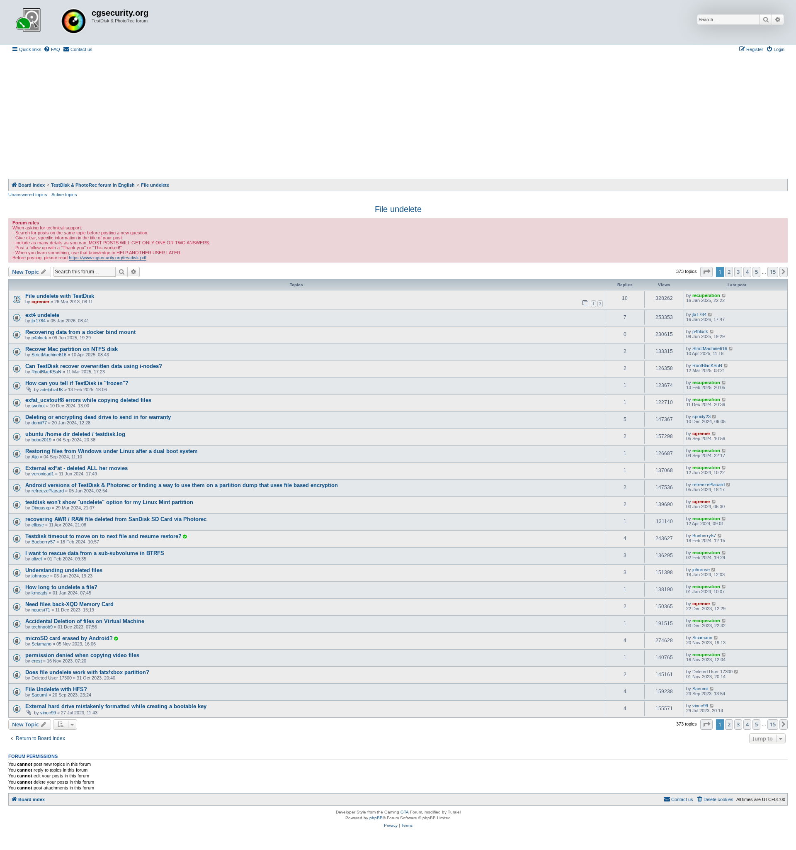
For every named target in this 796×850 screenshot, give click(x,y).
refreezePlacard (48, 490)
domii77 (39, 422)
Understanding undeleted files (63, 570)
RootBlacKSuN (46, 371)
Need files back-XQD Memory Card (69, 604)
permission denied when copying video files (82, 655)
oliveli (37, 558)
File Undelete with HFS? (56, 689)
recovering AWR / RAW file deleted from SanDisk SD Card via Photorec (115, 519)
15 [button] (773, 271)
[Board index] (51, 22)
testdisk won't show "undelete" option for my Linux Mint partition (109, 502)
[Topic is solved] (184, 536)
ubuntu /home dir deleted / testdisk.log (75, 434)
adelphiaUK (51, 389)
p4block (39, 337)
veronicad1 (43, 473)
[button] (706, 272)
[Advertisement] (398, 116)
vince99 (48, 712)
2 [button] (729, 271)
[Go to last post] (724, 295)
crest (37, 660)
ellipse (38, 524)
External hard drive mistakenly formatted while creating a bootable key (115, 706)
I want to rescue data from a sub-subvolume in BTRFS (94, 553)
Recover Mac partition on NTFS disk (71, 349)
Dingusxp (41, 507)
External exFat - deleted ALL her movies (76, 468)
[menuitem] (52, 49)
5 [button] (756, 271)
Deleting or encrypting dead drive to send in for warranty (98, 417)
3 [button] (738, 271)
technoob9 (42, 626)
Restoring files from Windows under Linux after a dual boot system (111, 451)
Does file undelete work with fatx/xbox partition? (87, 672)
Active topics (64, 194)
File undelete (398, 209)
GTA (404, 812)
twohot (38, 405)
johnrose (40, 575)
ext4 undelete (42, 315)
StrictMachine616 (49, 354)
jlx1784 (39, 320)
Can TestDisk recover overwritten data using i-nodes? (93, 366)
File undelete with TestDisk (59, 296)
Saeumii (39, 694)
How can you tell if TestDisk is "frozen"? (77, 383)
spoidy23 (701, 416)
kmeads (40, 592)
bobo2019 (41, 439)
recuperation (706, 295)
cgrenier (40, 301)
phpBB (376, 818)
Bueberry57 (43, 541)
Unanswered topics (27, 194)
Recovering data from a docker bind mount (80, 332)
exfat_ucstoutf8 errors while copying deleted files (88, 400)
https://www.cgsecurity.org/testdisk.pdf (107, 257)
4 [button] (747, 271)
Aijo (35, 456)
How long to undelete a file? (61, 587)
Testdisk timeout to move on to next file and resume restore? (103, 536)
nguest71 (41, 609)
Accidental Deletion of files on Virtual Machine (84, 621)
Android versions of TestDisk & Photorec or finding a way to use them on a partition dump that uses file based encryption (181, 485)
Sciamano (41, 643)
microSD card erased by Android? (69, 638)
